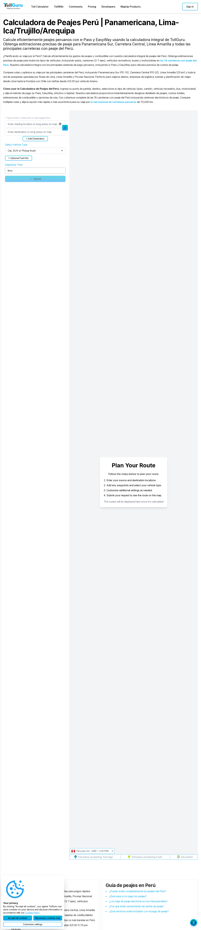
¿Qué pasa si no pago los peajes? (128, 896)
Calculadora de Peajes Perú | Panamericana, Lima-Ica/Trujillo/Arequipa (91, 26)
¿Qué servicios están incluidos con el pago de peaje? (139, 911)
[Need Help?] (193, 922)
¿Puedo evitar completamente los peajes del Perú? (137, 891)
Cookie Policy (32, 912)
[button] (190, 6)
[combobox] (35, 124)
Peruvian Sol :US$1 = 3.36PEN (92, 851)
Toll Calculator (40, 6)
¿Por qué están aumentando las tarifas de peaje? (136, 906)
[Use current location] (60, 123)
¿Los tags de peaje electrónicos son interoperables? (138, 901)
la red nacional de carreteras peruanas (113, 101)
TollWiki (58, 6)
